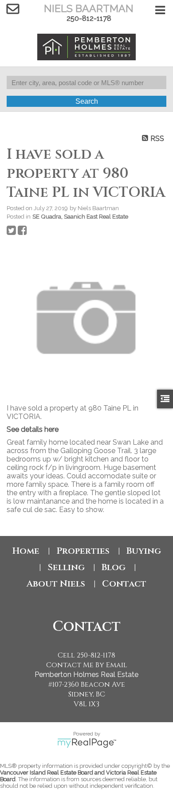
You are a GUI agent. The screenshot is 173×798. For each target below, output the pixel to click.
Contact (124, 584)
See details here (33, 429)
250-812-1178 (89, 18)
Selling (66, 567)
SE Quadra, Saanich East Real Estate (80, 216)
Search (86, 101)
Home (25, 551)
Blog (114, 567)
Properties (83, 551)
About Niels (56, 584)
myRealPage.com (87, 743)
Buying (143, 551)
